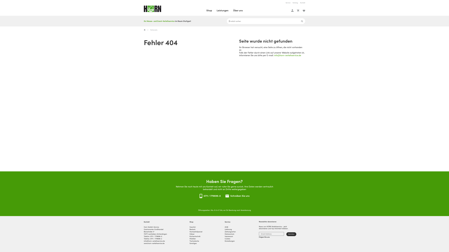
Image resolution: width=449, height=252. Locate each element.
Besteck (192, 229)
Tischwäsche (194, 241)
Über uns (238, 10)
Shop (209, 10)
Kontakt (302, 3)
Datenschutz (229, 234)
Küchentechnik (195, 236)
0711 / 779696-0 (212, 195)
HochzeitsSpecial (196, 232)
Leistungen (222, 10)
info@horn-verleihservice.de (287, 55)
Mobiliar (193, 239)
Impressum (229, 236)
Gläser (192, 234)
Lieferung (228, 229)
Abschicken (291, 234)
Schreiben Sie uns (240, 195)
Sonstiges (193, 243)
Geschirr (193, 227)
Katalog (295, 3)
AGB (226, 227)
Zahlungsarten (230, 232)
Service (288, 3)
